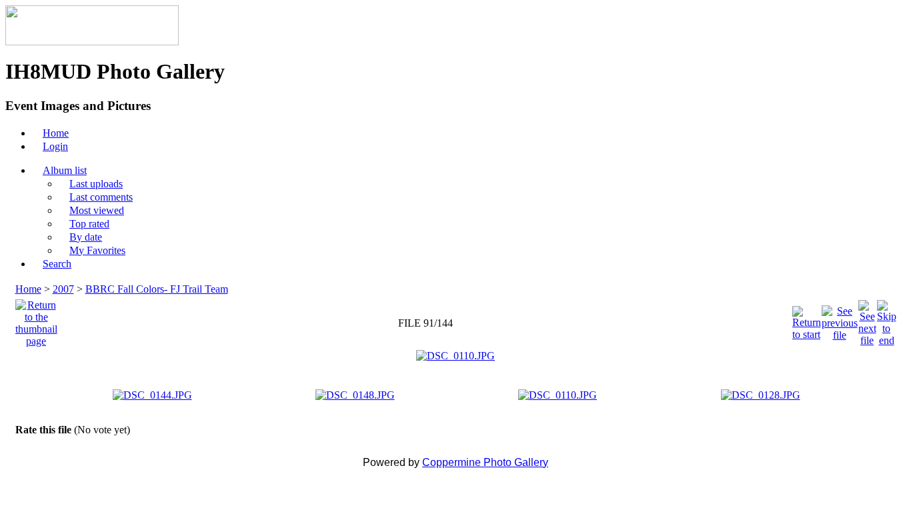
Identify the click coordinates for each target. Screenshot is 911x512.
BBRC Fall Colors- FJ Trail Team (156, 289)
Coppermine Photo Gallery (485, 462)
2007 (63, 289)
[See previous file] (840, 319)
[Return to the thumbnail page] (36, 319)
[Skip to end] (886, 319)
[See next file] (867, 319)
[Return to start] (806, 319)
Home (28, 289)
